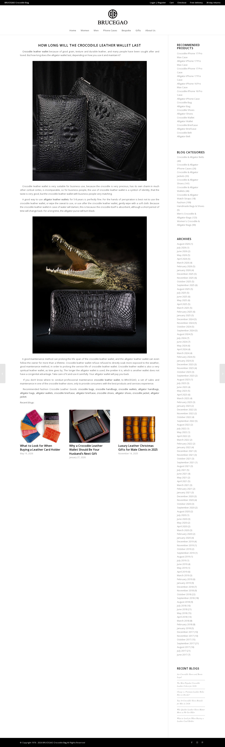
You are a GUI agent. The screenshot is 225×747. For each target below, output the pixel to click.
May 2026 (182, 255)
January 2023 (184, 405)
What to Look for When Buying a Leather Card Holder (40, 448)
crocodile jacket (141, 393)
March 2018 (183, 620)
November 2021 (185, 454)
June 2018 (182, 609)
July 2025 (181, 292)
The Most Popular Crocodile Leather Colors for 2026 (188, 684)
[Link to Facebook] (191, 742)
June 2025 (182, 296)
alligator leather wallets (56, 199)
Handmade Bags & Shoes (190, 206)
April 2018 (182, 616)
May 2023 (182, 390)
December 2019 (185, 541)
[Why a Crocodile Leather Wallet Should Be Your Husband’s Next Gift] (89, 426)
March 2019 (183, 575)
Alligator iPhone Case (188, 98)
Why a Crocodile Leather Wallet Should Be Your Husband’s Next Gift (86, 450)
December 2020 (185, 496)
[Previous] (25, 429)
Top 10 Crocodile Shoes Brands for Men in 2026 (190, 702)
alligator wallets (44, 393)
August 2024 (183, 334)
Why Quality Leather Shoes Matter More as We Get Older (191, 711)
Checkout (181, 2)
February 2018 (184, 624)
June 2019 (182, 564)
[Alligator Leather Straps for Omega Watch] (2, 373)
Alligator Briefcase (186, 128)
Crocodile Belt (184, 132)
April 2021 (182, 481)
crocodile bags (86, 389)
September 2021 (185, 462)
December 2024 (185, 319)
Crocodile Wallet (185, 117)
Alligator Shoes (185, 113)
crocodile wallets (127, 389)
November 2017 (185, 635)
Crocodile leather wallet (35, 51)
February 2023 (184, 402)
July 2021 (181, 470)
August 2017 (183, 647)
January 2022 (184, 447)
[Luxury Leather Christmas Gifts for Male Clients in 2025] (138, 426)
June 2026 (182, 251)
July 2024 (181, 338)
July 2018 (181, 605)
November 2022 (185, 413)
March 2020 (183, 530)
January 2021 (184, 492)
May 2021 (182, 477)
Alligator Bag (183, 106)
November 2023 (185, 368)
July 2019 (181, 560)
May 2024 (182, 345)
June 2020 (182, 519)
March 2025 (183, 307)
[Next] (154, 429)
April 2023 (182, 394)
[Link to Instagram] (197, 742)
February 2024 (184, 356)
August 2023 (183, 379)
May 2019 (182, 567)
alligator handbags (148, 389)
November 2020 (185, 500)
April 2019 (182, 571)
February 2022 (184, 443)
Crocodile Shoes (185, 110)
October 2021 (184, 458)
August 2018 (183, 601)
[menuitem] (158, 3)
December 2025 (185, 273)
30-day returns (213, 2)
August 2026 (183, 243)
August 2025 (183, 289)
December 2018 (185, 586)
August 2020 (183, 511)
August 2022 (183, 424)
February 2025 (184, 311)
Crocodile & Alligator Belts (190, 157)
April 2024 (182, 349)
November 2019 (185, 545)
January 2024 (184, 360)
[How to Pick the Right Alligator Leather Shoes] (222, 373)
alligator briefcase (86, 393)
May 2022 (182, 432)
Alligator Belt (183, 136)
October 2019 (184, 549)
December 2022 (185, 409)
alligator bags (27, 393)
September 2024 (185, 330)
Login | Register (158, 2)
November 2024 (185, 322)
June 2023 (182, 387)
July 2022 (181, 428)
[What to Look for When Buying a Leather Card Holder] (40, 426)
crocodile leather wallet (107, 379)
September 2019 (185, 552)
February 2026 (184, 266)
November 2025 (185, 277)
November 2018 (185, 590)
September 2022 (185, 421)
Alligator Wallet (185, 121)
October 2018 (184, 594)
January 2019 (184, 582)
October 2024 (184, 326)
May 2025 (182, 300)
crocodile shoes (105, 393)
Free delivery (196, 2)
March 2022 (183, 439)
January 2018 (184, 628)
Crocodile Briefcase (187, 125)
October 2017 (184, 639)
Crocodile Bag (22, 2)
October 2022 (184, 417)
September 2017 (185, 643)
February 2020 (184, 533)
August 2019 (183, 556)
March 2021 (183, 485)
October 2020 (184, 503)
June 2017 (182, 654)
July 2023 (181, 383)
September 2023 (185, 375)
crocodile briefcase (64, 393)
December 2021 (185, 451)
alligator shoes (123, 393)
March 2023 (183, 398)
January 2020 (184, 537)
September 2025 (185, 285)
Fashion (181, 202)
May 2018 (182, 613)
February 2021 (184, 488)
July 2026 (181, 247)
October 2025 (184, 281)
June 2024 (182, 341)
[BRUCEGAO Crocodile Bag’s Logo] (112, 15)
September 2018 (185, 598)
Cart (172, 2)
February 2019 (184, 579)
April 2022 (182, 436)
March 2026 (183, 262)
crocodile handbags (106, 389)
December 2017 (185, 632)
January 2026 (184, 270)
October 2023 (184, 372)
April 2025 (182, 304)
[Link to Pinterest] (202, 742)
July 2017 (181, 650)
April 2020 (182, 526)
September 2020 (185, 507)
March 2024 (183, 353)
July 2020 (181, 515)
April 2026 (182, 258)
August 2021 (183, 466)
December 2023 (185, 364)
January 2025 (184, 315)
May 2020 (182, 522)
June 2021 (182, 473)
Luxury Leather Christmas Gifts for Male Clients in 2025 (138, 448)
